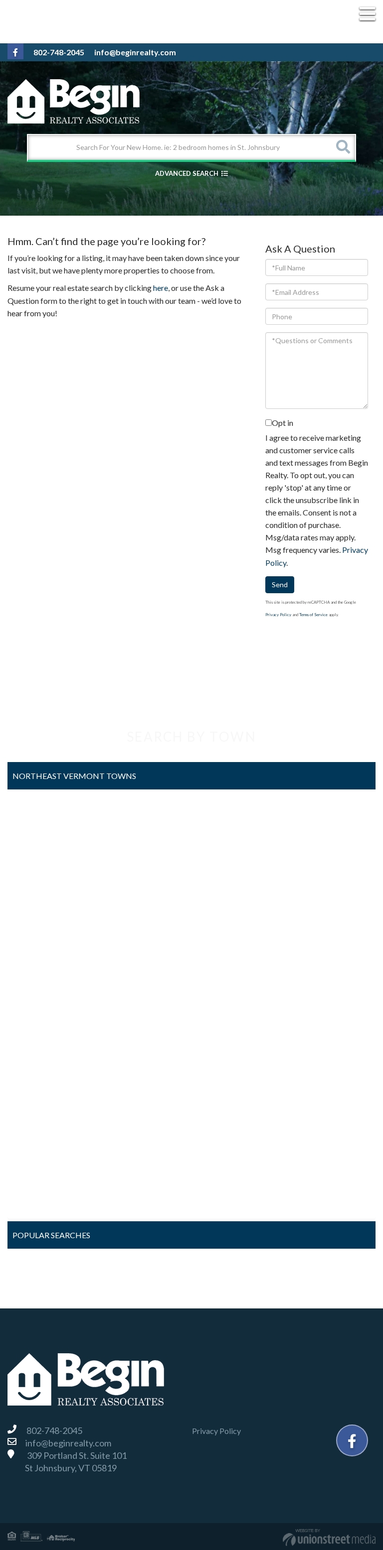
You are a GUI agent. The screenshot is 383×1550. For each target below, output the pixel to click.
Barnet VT (33, 808)
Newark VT (35, 1018)
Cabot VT (32, 861)
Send (280, 584)
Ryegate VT (35, 1070)
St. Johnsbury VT (44, 1123)
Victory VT (34, 1149)
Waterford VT (39, 1175)
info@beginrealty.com (135, 52)
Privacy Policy (278, 614)
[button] (342, 147)
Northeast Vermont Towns (74, 775)
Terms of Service (313, 614)
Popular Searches (51, 1235)
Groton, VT (34, 939)
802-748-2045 (58, 52)
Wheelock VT (39, 1201)
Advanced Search (186, 173)
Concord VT (36, 887)
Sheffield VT (36, 1097)
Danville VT (35, 913)
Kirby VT (31, 966)
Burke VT (32, 835)
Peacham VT (37, 1044)
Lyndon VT (33, 992)
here (160, 287)
